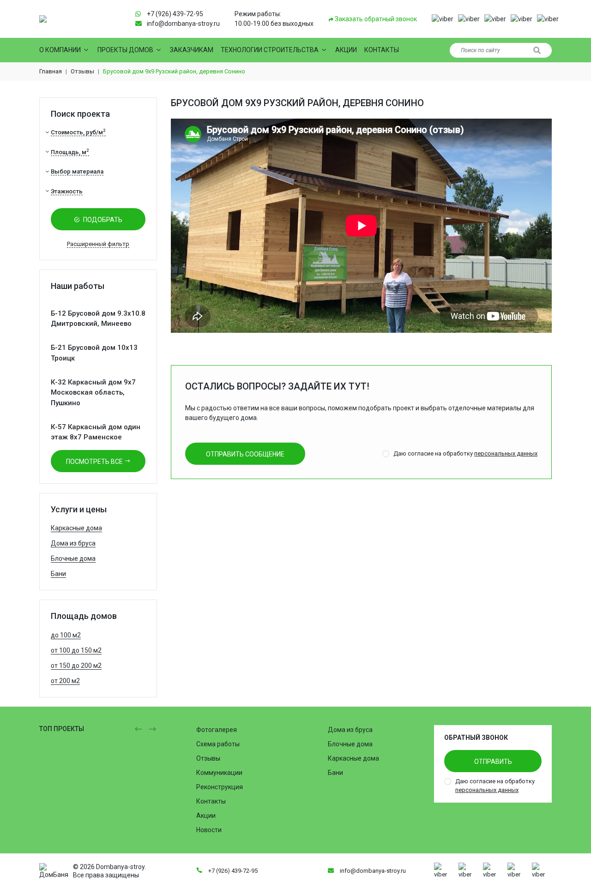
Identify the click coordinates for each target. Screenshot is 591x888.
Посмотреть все (95, 461)
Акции (346, 50)
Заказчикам (191, 50)
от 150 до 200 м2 (76, 665)
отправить (493, 761)
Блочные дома (73, 558)
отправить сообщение (245, 454)
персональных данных (505, 453)
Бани (58, 573)
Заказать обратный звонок (375, 19)
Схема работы (218, 744)
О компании (60, 50)
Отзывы (82, 71)
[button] (442, 19)
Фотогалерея (216, 729)
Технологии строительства (270, 50)
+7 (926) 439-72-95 (175, 14)
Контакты (381, 50)
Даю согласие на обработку (465, 453)
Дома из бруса (73, 543)
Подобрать (102, 219)
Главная (50, 71)
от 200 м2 (65, 680)
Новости (209, 830)
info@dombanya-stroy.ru (183, 23)
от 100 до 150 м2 (76, 650)
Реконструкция (219, 787)
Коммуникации (219, 772)
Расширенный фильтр (98, 243)
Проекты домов (125, 50)
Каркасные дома (76, 528)
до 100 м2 (66, 635)
